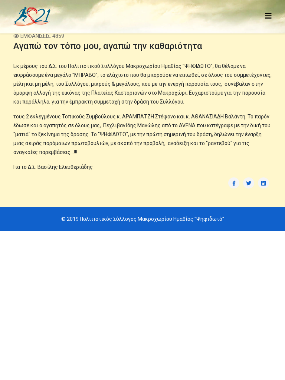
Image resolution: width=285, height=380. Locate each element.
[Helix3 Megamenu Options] (268, 16)
